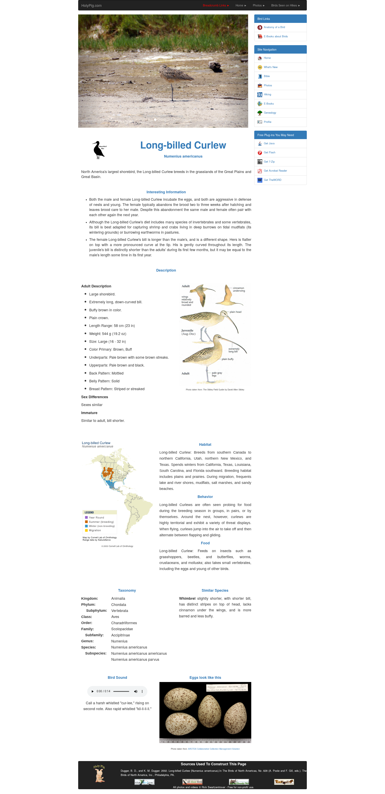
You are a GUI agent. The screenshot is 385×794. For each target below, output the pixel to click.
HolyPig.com (91, 5)
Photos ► (259, 5)
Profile (267, 122)
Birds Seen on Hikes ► (286, 5)
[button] (91, 71)
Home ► (241, 5)
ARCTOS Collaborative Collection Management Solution (214, 748)
